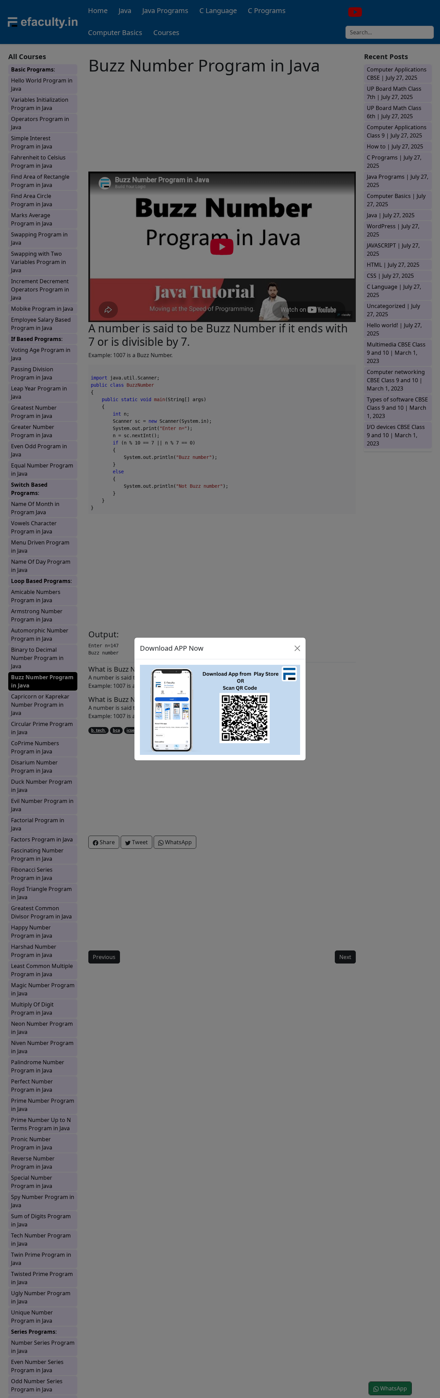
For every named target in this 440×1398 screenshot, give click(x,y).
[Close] (297, 648)
